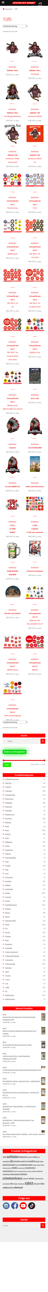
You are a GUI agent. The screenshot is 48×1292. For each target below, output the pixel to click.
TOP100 (8, 787)
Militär (7, 913)
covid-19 (23, 1161)
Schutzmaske (10, 964)
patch (15, 1171)
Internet (8, 897)
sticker (31, 1178)
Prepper (8, 936)
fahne (42, 1161)
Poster (7, 932)
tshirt (29, 1183)
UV (6, 991)
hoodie (17, 1165)
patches (29, 1171)
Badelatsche (9, 814)
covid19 (31, 1161)
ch (11, 1161)
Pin (6, 928)
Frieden (8, 866)
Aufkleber (8, 803)
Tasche (7, 976)
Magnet (8, 909)
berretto (30, 1157)
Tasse (7, 979)
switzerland (6, 1184)
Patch (7, 924)
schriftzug (6, 1174)
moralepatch (21, 1168)
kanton (35, 1165)
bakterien (23, 1157)
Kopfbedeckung (11, 905)
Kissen (7, 901)
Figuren (8, 854)
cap (38, 1157)
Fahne (7, 846)
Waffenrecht (9, 995)
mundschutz (30, 1168)
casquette (6, 1161)
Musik (7, 917)
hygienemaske (26, 1165)
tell (11, 1183)
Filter (7, 765)
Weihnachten (10, 999)
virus (42, 1183)
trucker (15, 1184)
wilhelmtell (18, 1187)
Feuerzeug (9, 850)
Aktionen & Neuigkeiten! (14, 752)
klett (42, 1165)
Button (7, 834)
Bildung (8, 822)
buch (35, 1157)
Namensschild (10, 921)
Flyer (7, 862)
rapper (34, 1171)
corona (16, 1161)
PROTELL (8, 783)
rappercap (39, 1171)
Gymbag (8, 881)
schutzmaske (15, 1174)
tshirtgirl (37, 1184)
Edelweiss (8, 842)
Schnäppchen (10, 795)
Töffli (7, 987)
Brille (7, 826)
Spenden (8, 968)
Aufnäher (8, 810)
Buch (7, 830)
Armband (8, 807)
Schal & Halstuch (11, 952)
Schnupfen (9, 960)
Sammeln (8, 948)
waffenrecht (8, 1187)
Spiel (7, 972)
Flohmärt (8, 791)
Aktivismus (9, 799)
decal (37, 1161)
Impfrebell (9, 889)
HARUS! (8, 885)
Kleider (7, 893)
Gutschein (9, 877)
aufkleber (13, 1156)
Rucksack (8, 944)
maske (14, 1167)
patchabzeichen (22, 1171)
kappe (39, 1165)
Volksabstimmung (12, 779)
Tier (6, 983)
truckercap (21, 1184)
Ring (7, 940)
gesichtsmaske (9, 1165)
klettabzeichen (7, 1168)
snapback (25, 1178)
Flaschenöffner (10, 858)
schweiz (23, 1174)
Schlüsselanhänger (12, 956)
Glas (7, 869)
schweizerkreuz (12, 1178)
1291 (4, 1157)
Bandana (8, 818)
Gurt (7, 873)
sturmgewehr (39, 1178)
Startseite (8, 9)
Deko (7, 838)
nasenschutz (8, 1171)
